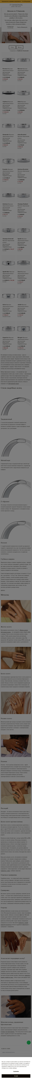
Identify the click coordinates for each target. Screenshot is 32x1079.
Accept (16, 1075)
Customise (16, 1071)
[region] (16, 1068)
